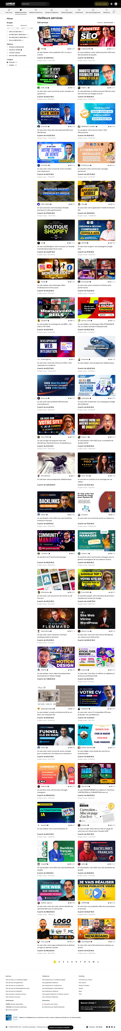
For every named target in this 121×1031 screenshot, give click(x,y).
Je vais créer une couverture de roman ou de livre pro (54, 597)
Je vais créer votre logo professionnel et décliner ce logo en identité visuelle (56, 946)
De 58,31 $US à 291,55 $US (18, 34)
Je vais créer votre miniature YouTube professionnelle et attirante (52, 636)
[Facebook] (112, 1027)
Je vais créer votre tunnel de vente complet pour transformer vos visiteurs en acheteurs (54, 752)
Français (13, 62)
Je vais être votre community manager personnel (93, 170)
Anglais (13, 65)
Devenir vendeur (84, 985)
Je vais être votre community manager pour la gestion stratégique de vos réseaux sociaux (96, 558)
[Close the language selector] (71, 1028)
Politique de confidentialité (45, 1027)
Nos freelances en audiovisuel (52, 985)
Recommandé (108, 22)
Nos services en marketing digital (16, 979)
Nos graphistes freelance (50, 982)
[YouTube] (109, 1027)
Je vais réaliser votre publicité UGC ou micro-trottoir (54, 53)
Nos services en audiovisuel (14, 985)
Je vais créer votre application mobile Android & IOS (96, 209)
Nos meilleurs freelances (50, 997)
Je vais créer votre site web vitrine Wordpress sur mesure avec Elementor (95, 636)
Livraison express (14, 52)
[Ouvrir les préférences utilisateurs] (119, 4)
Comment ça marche (85, 979)
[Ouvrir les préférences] (111, 4)
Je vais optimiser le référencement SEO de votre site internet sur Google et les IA (96, 92)
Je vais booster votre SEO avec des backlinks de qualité (55, 869)
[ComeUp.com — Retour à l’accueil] (10, 4)
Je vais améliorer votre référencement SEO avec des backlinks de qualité (96, 53)
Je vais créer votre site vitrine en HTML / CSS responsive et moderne (54, 364)
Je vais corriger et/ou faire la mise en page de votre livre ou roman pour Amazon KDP (95, 830)
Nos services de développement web (17, 988)
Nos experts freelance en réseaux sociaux (55, 994)
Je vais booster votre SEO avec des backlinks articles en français (54, 519)
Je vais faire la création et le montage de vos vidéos (95, 480)
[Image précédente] (80, 36)
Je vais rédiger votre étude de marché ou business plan (94, 752)
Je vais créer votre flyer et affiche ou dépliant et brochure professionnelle (96, 675)
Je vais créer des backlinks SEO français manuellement (52, 403)
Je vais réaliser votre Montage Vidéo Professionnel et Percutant (51, 286)
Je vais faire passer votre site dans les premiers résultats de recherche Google (96, 597)
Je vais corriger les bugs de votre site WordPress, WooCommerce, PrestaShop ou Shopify (54, 443)
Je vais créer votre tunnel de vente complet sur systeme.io (55, 92)
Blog (80, 991)
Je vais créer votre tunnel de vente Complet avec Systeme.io (54, 170)
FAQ (80, 994)
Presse (81, 988)
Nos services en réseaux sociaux (16, 994)
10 (93, 962)
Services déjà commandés (17, 55)
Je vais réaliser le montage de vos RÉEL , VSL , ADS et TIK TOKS (55, 325)
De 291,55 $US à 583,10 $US (19, 37)
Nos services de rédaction (14, 991)
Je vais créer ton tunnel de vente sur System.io (96, 518)
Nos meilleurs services (13, 997)
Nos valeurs (82, 982)
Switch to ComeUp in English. (59, 1027)
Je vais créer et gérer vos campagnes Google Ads (95, 248)
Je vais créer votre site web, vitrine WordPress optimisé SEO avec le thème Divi (55, 907)
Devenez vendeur (101, 4)
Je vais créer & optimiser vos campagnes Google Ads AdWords (96, 403)
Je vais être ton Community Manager (51, 557)
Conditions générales (29, 1027)
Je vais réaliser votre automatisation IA (52, 829)
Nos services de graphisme (14, 982)
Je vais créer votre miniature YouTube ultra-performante (95, 286)
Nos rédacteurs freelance (50, 991)
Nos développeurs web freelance (52, 988)
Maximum (24, 25)
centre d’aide (88, 1009)
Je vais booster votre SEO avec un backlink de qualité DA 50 (95, 442)
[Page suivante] (97, 962)
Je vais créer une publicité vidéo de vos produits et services (96, 907)
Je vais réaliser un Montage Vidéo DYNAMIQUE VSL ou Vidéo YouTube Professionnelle (96, 325)
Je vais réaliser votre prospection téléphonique (96, 363)
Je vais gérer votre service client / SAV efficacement (92, 131)
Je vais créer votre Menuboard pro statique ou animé (96, 946)
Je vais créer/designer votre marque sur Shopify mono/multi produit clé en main (55, 248)
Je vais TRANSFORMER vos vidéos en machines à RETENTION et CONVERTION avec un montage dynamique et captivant (96, 792)
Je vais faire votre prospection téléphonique (54, 479)
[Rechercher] (47, 4)
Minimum (10, 25)
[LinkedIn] (107, 1027)
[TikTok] (114, 1027)
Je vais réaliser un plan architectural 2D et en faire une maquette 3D (54, 713)
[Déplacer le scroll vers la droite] (114, 11)
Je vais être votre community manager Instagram (52, 791)
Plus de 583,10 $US (16, 40)
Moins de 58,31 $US (16, 31)
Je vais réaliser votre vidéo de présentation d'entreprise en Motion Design (53, 675)
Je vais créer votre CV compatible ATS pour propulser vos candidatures (94, 713)
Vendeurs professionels (16, 47)
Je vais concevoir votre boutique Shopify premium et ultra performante (53, 209)
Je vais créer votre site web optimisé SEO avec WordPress (55, 131)
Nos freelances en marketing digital (53, 979)
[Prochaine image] (113, 36)
